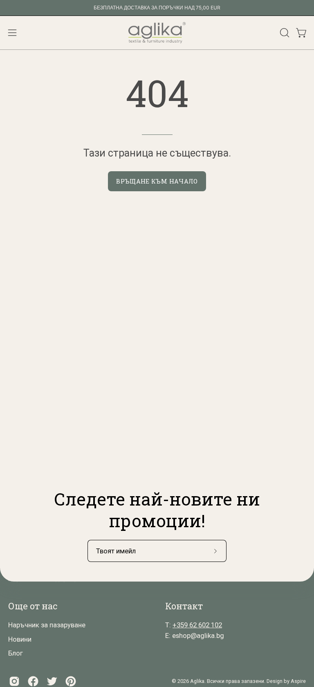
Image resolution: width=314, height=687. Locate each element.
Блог (15, 653)
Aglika (197, 681)
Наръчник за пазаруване (46, 625)
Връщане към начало (156, 181)
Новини (19, 639)
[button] (283, 32)
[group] (157, 8)
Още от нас (32, 606)
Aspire (298, 681)
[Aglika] (157, 32)
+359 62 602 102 (197, 625)
